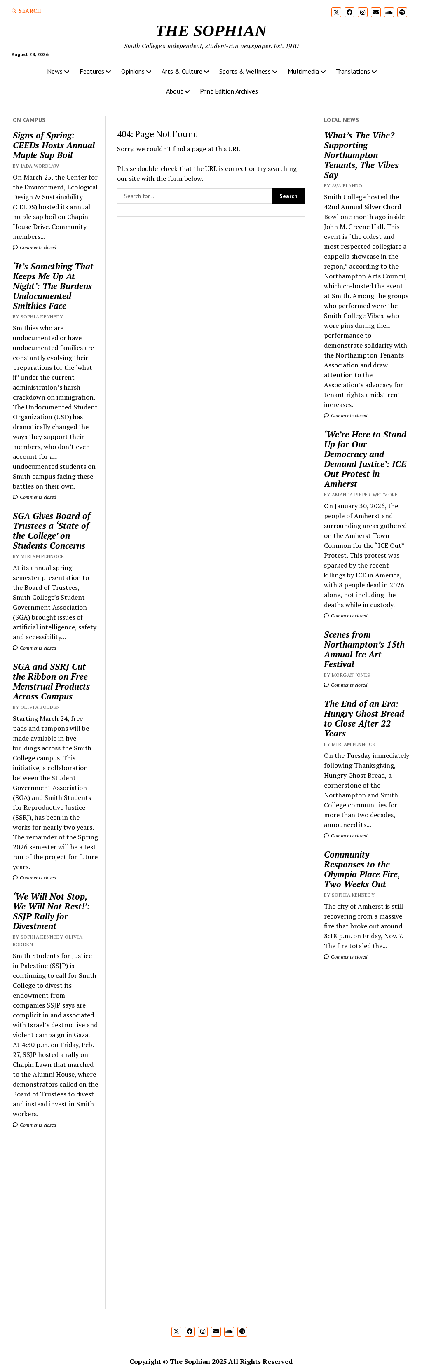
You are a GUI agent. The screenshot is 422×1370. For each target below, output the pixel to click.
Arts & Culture (182, 71)
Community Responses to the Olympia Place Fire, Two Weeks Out (362, 869)
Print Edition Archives (229, 91)
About (174, 91)
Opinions (133, 71)
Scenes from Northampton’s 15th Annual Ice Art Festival (364, 649)
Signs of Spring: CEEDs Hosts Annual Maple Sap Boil (54, 145)
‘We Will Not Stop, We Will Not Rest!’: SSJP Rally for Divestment (51, 911)
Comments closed (37, 247)
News (55, 71)
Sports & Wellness (245, 71)
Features (92, 71)
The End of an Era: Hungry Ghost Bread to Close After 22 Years (364, 718)
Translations (353, 71)
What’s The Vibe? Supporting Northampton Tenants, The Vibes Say (361, 155)
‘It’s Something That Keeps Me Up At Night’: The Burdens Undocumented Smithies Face (53, 286)
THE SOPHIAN (211, 30)
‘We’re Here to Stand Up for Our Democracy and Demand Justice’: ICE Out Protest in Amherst (365, 459)
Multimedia (303, 71)
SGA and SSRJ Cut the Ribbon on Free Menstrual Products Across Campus (51, 681)
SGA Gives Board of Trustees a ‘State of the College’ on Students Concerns (51, 530)
